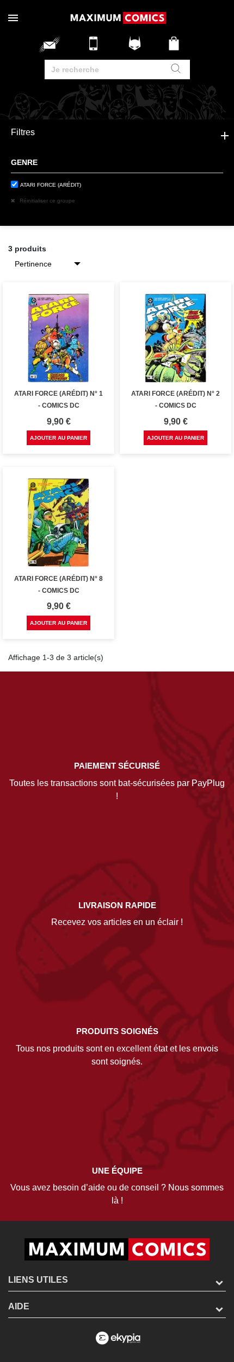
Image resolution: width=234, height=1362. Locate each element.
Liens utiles (38, 1279)
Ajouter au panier (58, 438)
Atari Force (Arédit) (50, 185)
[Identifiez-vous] (136, 47)
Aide (18, 1306)
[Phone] (96, 47)
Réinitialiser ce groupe (46, 201)
